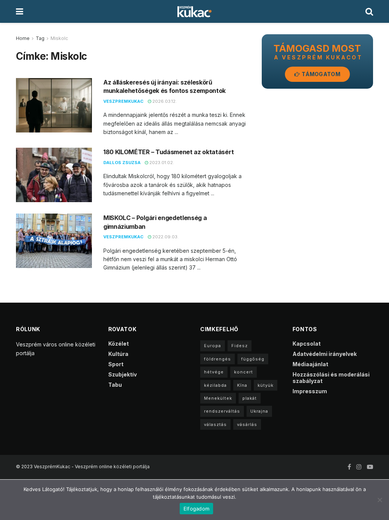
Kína (242, 385)
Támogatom (320, 74)
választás (215, 424)
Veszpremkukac (123, 101)
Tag (40, 38)
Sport (115, 364)
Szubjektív (122, 374)
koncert (243, 372)
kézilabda (215, 385)
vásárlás (247, 424)
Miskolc (59, 38)
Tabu (115, 384)
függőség (252, 359)
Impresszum (310, 391)
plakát (249, 398)
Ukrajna (259, 411)
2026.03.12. (164, 101)
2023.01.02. (161, 162)
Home (23, 38)
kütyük (266, 385)
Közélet (118, 343)
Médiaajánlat (310, 364)
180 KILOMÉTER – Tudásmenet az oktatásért (168, 152)
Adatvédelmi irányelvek (325, 354)
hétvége (214, 372)
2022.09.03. (165, 236)
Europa (212, 345)
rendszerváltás (222, 411)
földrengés (217, 359)
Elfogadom (196, 509)
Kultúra (118, 354)
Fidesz (239, 345)
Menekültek (218, 398)
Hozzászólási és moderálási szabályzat (331, 377)
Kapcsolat (307, 343)
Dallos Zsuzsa (122, 162)
